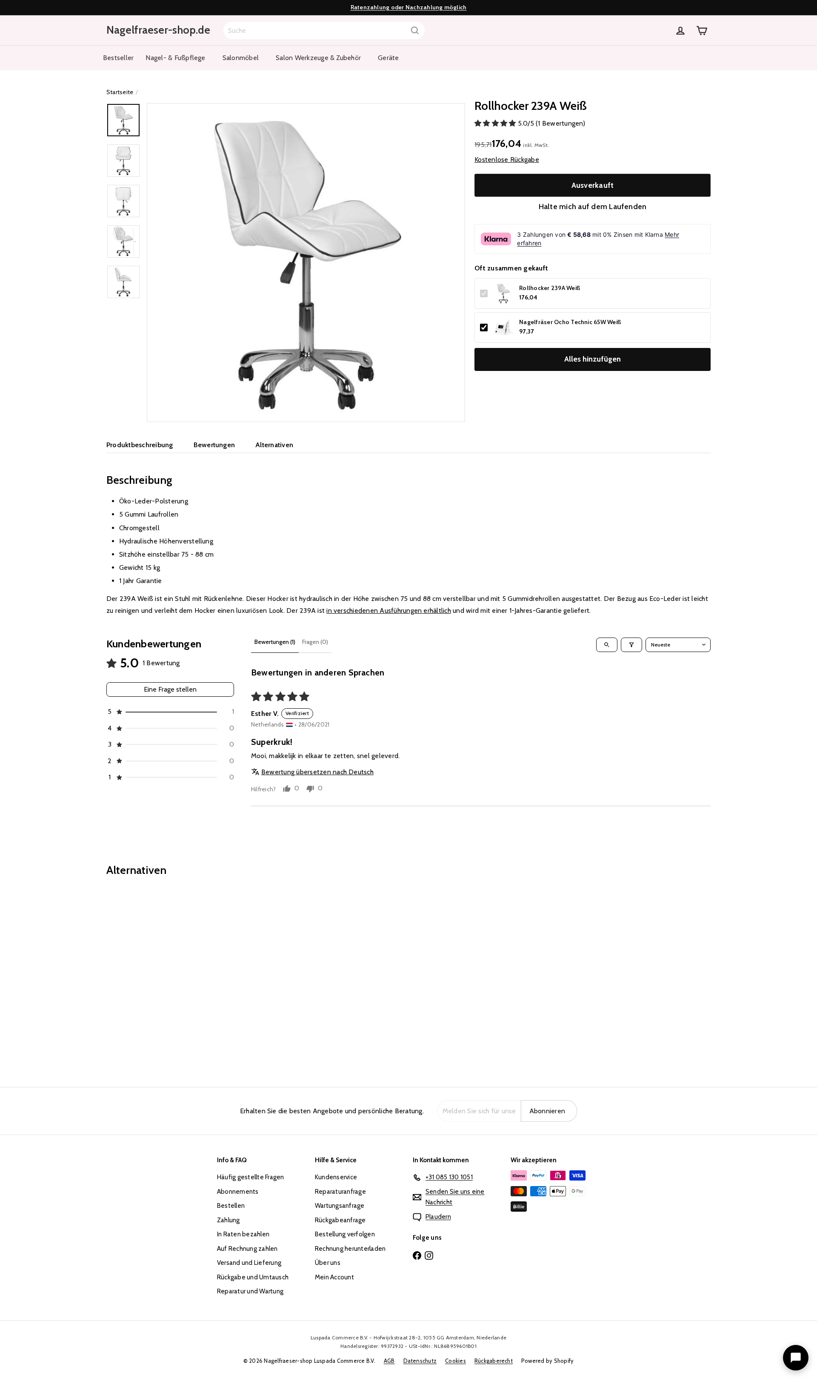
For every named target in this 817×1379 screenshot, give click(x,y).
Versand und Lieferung (249, 1263)
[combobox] (324, 30)
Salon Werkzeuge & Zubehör (318, 58)
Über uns (327, 1263)
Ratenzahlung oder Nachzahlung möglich (409, 7)
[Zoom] (306, 262)
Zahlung (228, 1220)
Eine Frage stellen (170, 689)
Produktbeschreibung (139, 445)
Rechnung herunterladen (350, 1249)
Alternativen (274, 445)
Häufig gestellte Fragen (250, 1177)
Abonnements (238, 1191)
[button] (496, 123)
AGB (389, 1360)
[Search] (415, 30)
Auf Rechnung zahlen (247, 1249)
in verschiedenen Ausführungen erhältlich (388, 610)
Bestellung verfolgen (345, 1234)
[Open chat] (795, 1357)
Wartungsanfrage (340, 1205)
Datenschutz (420, 1360)
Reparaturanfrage (340, 1191)
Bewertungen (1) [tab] (274, 642)
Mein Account (334, 1277)
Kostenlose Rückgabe (506, 159)
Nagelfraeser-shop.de (158, 30)
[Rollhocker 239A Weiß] (153, 975)
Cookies (455, 1360)
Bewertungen (214, 445)
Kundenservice (336, 1177)
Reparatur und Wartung (250, 1291)
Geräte (388, 58)
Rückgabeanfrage (340, 1220)
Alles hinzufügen (592, 359)
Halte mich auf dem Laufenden (593, 206)
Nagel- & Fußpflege (175, 58)
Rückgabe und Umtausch (253, 1277)
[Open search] (606, 645)
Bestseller (118, 58)
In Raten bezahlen (243, 1234)
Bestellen (231, 1205)
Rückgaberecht (493, 1360)
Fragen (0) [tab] (315, 642)
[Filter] (631, 645)
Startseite (119, 92)
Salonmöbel (241, 58)
